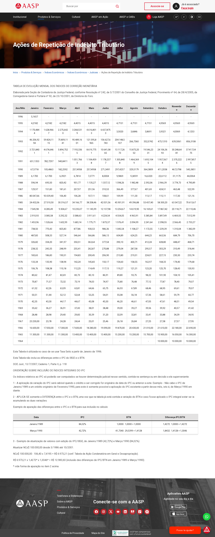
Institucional (19, 16)
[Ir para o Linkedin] (125, 511)
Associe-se (157, 6)
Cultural (76, 16)
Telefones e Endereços (70, 495)
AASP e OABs (127, 16)
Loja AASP (158, 16)
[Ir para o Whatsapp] (147, 511)
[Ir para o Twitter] (111, 511)
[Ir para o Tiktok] (139, 511)
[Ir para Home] (27, 6)
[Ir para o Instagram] (103, 511)
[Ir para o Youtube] (118, 511)
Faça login (187, 8)
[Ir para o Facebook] (96, 511)
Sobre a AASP (65, 501)
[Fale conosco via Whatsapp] (207, 523)
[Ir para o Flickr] (132, 511)
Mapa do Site (98, 533)
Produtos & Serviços (49, 16)
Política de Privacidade (73, 533)
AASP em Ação (99, 16)
